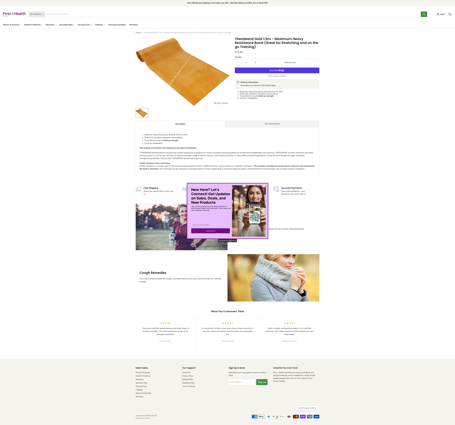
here (274, 85)
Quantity (238, 57)
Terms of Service (188, 386)
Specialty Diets (66, 24)
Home (138, 33)
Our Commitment (272, 124)
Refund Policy (187, 379)
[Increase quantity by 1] (256, 62)
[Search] (424, 14)
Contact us (186, 372)
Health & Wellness (32, 24)
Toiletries (99, 24)
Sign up (262, 382)
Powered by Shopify (143, 418)
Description (180, 124)
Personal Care (84, 24)
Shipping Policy (188, 383)
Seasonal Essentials (117, 24)
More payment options (277, 76)
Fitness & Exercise (11, 24)
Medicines (50, 24)
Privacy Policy (187, 376)
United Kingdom (307, 408)
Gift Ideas (133, 24)
